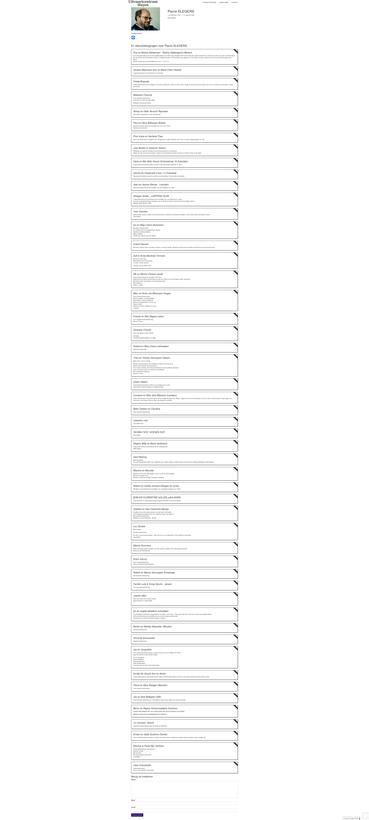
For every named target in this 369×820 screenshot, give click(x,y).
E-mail (133, 807)
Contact (234, 2)
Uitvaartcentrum (209, 2)
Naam (133, 800)
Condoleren (223, 2)
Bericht (133, 780)
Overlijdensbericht (136, 33)
